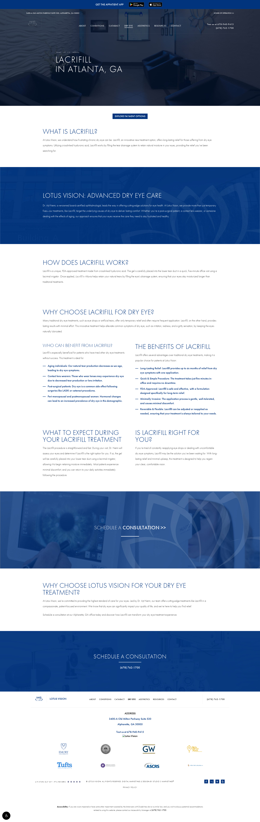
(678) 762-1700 (159, 810)
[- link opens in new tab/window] (63, 749)
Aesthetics (144, 25)
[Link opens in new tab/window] (206, 781)
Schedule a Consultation (130, 656)
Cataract (114, 25)
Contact (176, 25)
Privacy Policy (130, 787)
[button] (6, 816)
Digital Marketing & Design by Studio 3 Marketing (148, 781)
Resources (160, 25)
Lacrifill (75, 52)
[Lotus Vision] (130, 737)
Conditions (97, 25)
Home (58, 52)
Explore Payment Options (130, 116)
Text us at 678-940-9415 (130, 732)
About (82, 25)
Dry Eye (128, 25)
